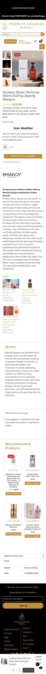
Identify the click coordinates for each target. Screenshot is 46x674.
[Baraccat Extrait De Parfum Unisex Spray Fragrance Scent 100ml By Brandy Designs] (11, 310)
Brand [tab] (6, 561)
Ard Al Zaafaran (32, 470)
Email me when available (23, 156)
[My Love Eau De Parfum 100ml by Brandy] (11, 283)
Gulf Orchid (13, 470)
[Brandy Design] (12, 174)
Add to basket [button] (13, 494)
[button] (11, 162)
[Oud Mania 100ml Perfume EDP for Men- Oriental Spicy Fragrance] (30, 283)
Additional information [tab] (14, 556)
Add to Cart (28, 670)
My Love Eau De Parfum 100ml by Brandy (9, 292)
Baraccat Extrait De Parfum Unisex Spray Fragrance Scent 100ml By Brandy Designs (11, 322)
